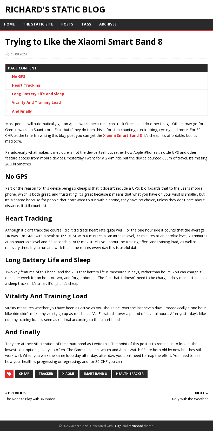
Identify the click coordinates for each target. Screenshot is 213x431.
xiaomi (68, 373)
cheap (24, 373)
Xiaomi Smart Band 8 (122, 135)
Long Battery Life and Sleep (38, 93)
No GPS (18, 76)
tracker (46, 373)
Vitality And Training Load (36, 102)
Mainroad (136, 426)
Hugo (118, 426)
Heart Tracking (26, 85)
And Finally (22, 111)
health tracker (130, 373)
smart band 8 (95, 373)
